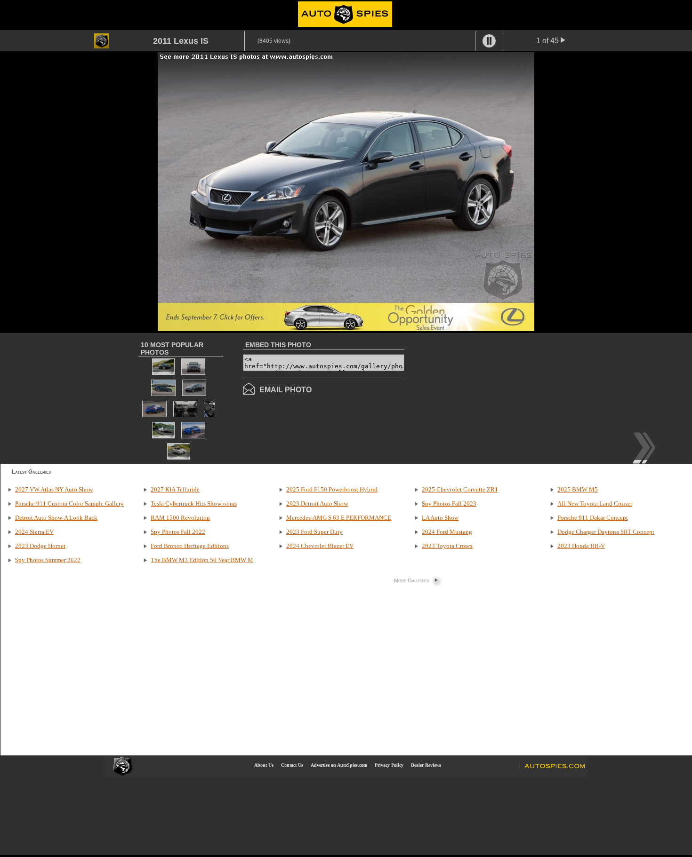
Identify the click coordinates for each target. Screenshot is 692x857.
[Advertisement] (483, 397)
